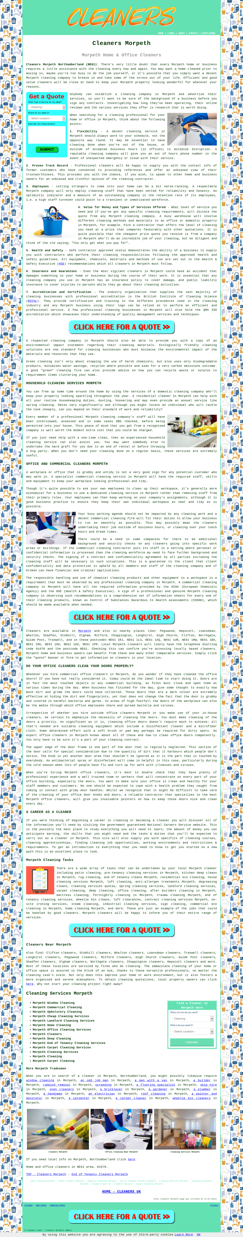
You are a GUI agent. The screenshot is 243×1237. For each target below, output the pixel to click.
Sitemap (28, 1205)
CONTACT (193, 33)
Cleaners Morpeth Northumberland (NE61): (62, 64)
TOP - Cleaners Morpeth (46, 1174)
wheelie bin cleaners (192, 1098)
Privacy (214, 1205)
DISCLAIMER (208, 33)
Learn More (184, 1234)
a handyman (52, 1093)
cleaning (128, 94)
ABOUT (181, 33)
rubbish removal (56, 1085)
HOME (160, 33)
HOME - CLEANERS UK (121, 1192)
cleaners (44, 82)
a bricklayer (111, 1089)
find (39, 952)
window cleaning (40, 1080)
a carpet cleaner (131, 1098)
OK (199, 1234)
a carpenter (79, 1098)
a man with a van (151, 1080)
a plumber (202, 1089)
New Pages (41, 1205)
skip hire (208, 1085)
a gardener (158, 1089)
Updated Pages (57, 1205)
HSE (61, 263)
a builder (202, 1080)
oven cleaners (62, 1089)
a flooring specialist (155, 1085)
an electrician (101, 1093)
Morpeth (84, 631)
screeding (103, 1085)
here (29, 984)
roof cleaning (153, 1093)
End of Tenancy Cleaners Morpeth (100, 1174)
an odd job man (94, 1080)
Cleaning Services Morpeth (59, 993)
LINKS (170, 33)
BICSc (32, 301)
